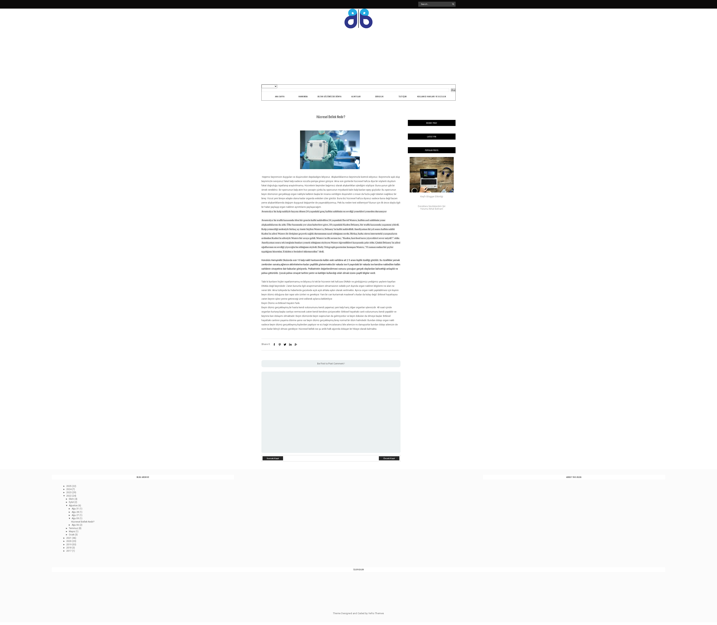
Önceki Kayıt (389, 458)
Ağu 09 (76, 518)
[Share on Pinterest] (280, 345)
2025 (69, 486)
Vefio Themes (376, 613)
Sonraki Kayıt (273, 458)
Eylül (71, 502)
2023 (69, 492)
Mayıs (72, 531)
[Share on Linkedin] (290, 345)
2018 (69, 547)
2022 (69, 496)
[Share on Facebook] (274, 345)
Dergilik (379, 96)
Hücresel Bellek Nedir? (82, 521)
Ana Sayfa (280, 96)
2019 (69, 544)
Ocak (72, 534)
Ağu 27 (76, 515)
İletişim (403, 96)
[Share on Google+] (295, 345)
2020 (69, 541)
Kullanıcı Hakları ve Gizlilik (431, 96)
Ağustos (73, 505)
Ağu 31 (76, 508)
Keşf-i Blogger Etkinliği (431, 196)
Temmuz (74, 528)
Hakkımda (303, 96)
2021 (69, 538)
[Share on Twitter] (285, 345)
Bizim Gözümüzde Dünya (330, 96)
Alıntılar (356, 96)
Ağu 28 (76, 512)
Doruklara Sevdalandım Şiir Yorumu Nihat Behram (432, 207)
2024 (69, 489)
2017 (69, 551)
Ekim (72, 499)
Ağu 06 (76, 525)
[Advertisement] (358, 56)
